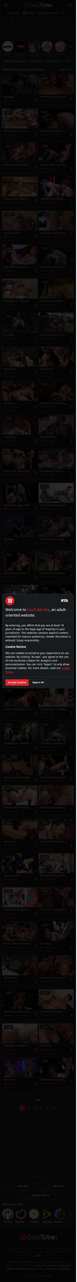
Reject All (38, 682)
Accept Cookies (17, 682)
